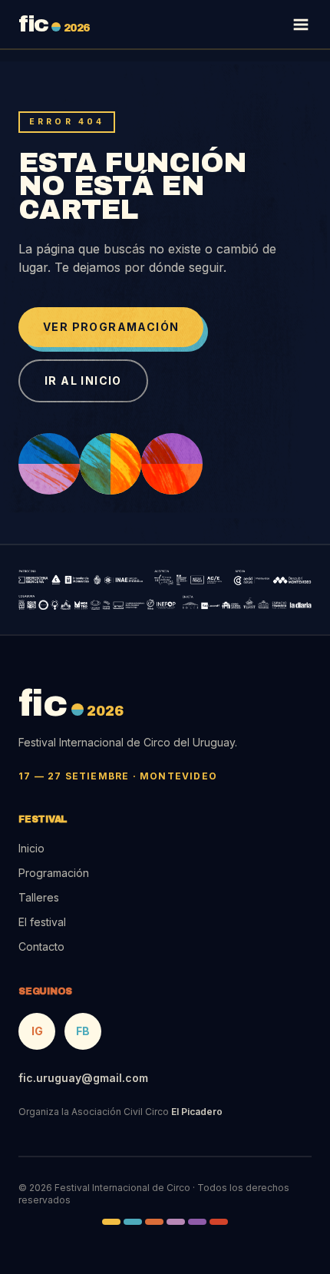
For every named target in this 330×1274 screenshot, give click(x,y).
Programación (53, 872)
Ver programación (111, 326)
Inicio (31, 848)
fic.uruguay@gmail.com (83, 1077)
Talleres (38, 897)
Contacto (41, 946)
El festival (42, 921)
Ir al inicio (83, 380)
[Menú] (301, 24)
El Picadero (197, 1111)
